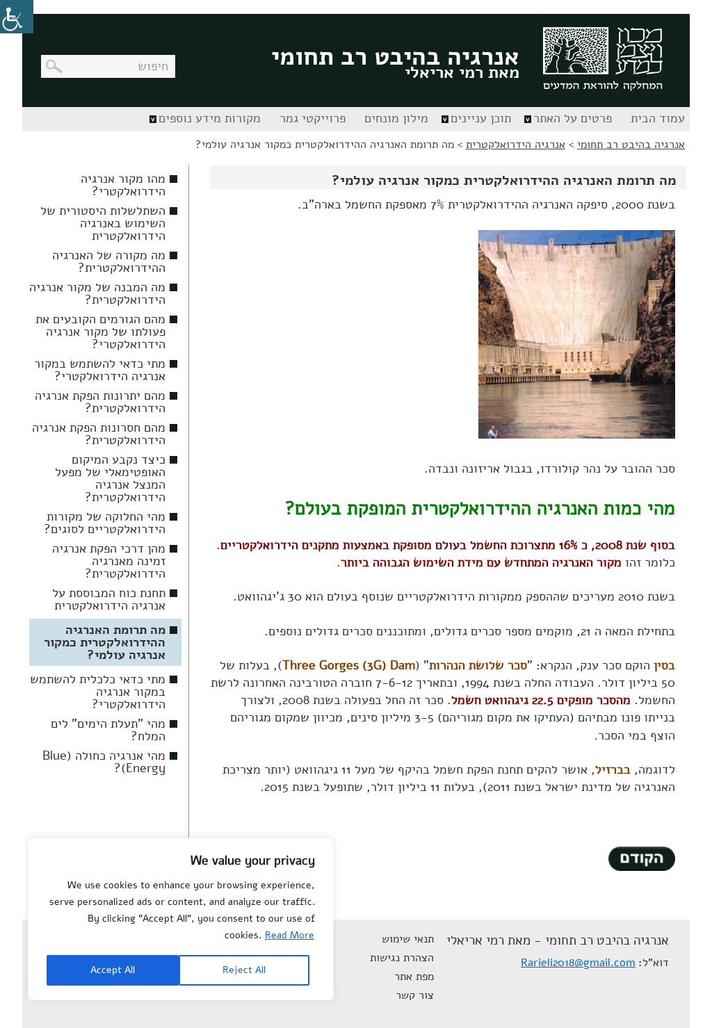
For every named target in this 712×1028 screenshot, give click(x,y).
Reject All (244, 970)
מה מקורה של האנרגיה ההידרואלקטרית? (108, 261)
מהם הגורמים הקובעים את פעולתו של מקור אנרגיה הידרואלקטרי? (100, 331)
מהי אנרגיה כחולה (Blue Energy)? (103, 761)
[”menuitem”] (656, 119)
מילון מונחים (396, 118)
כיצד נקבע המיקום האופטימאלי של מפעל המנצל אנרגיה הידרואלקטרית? (110, 478)
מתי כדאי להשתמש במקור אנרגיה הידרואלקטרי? (99, 369)
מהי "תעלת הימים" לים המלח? (108, 729)
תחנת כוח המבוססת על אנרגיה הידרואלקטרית (108, 599)
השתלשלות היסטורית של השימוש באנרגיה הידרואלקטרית (102, 223)
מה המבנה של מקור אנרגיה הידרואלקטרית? (97, 293)
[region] (181, 919)
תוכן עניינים (481, 118)
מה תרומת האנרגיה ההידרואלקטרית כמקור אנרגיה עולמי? (104, 642)
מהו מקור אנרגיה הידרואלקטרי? (123, 184)
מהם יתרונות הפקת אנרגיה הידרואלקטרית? (100, 401)
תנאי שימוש (408, 939)
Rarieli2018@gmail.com (578, 962)
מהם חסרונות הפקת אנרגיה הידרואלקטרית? (98, 433)
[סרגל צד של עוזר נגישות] (16, 16)
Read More (289, 935)
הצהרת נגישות (402, 957)
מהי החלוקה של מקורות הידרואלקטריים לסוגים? (104, 522)
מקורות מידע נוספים (210, 118)
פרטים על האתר (572, 118)
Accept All (112, 970)
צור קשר (415, 995)
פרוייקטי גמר (313, 118)
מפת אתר (414, 976)
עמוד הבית (658, 118)
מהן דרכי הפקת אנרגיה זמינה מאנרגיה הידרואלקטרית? (108, 561)
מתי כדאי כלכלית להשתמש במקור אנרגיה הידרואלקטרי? (97, 691)
